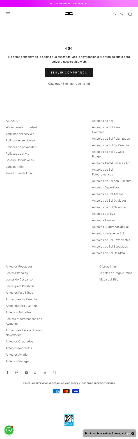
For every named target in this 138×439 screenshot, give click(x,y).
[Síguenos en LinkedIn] (45, 372)
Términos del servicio (20, 134)
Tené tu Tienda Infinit (19, 173)
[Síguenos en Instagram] (17, 372)
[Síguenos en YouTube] (26, 372)
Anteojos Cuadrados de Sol (110, 227)
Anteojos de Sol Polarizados (111, 138)
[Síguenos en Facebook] (7, 372)
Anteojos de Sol (102, 120)
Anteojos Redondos (19, 348)
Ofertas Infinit (108, 266)
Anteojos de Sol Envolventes (111, 240)
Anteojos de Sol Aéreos (107, 194)
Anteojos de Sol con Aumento (112, 181)
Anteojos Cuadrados (19, 341)
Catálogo (54, 83)
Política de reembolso (20, 140)
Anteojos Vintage (17, 361)
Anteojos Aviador (103, 220)
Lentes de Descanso (19, 279)
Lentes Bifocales (17, 273)
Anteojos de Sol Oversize (109, 207)
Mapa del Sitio (108, 279)
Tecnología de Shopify (66, 383)
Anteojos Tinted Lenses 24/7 (111, 163)
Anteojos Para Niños (19, 292)
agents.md (83, 83)
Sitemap (68, 83)
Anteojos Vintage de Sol (108, 233)
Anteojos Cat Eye (103, 213)
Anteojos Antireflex (18, 312)
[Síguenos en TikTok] (35, 372)
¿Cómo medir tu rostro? (21, 127)
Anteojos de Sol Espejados (110, 246)
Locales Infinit (15, 166)
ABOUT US (13, 120)
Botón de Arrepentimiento (98, 383)
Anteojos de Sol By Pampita (110, 145)
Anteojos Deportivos (105, 187)
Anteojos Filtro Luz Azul (21, 305)
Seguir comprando (69, 72)
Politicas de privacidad (21, 147)
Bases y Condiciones (20, 160)
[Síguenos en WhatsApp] (54, 372)
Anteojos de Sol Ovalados (109, 200)
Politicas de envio (17, 153)
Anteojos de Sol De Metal (109, 253)
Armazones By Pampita (21, 299)
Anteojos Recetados (19, 266)
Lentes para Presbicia (20, 286)
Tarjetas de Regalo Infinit (115, 273)
